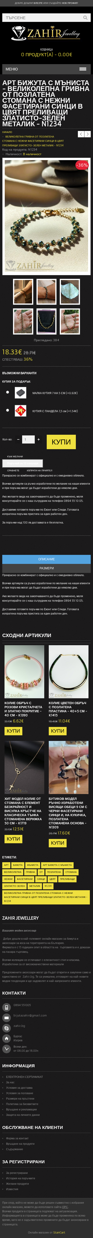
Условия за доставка (19, 1087)
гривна (30, 872)
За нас (10, 1082)
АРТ (6, 865)
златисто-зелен (14, 886)
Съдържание (14, 1149)
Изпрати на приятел (39, 470)
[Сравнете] (39, 693)
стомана (71, 872)
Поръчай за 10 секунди (22, 463)
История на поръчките (20, 1178)
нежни (8, 879)
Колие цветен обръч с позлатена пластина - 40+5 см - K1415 (68, 709)
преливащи (67, 879)
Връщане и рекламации (21, 1109)
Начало (7, 132)
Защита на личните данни (23, 1115)
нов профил (69, 3)
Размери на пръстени (20, 1098)
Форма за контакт (17, 1138)
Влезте (38, 3)
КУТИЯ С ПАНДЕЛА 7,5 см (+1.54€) (55, 411)
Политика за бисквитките (22, 1104)
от (41, 872)
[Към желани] (31, 693)
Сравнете (13, 470)
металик (34, 886)
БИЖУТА (18, 865)
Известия (12, 1189)
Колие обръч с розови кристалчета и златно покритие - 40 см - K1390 (23, 709)
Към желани (15, 456)
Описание (46, 559)
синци (41, 879)
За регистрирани (17, 1173)
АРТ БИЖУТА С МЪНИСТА (57, 865)
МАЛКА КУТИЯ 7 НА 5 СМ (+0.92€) (55, 393)
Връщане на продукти (20, 1143)
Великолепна (12, 872)
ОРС (65, 1207)
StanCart (59, 1232)
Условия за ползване (19, 1093)
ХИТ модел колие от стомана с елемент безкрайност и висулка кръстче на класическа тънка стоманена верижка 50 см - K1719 (23, 811)
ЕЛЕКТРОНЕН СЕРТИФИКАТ (24, 1077)
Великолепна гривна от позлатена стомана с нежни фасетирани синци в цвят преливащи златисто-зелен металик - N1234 (33, 141)
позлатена (54, 872)
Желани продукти (17, 1183)
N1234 (48, 886)
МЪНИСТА (32, 865)
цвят (52, 879)
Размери (47, 568)
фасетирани (25, 879)
